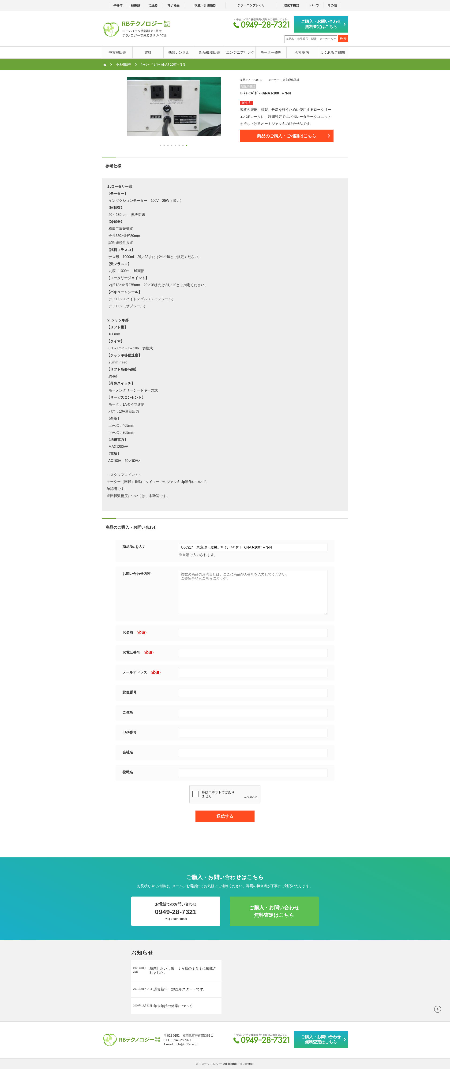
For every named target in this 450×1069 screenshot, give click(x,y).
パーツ (314, 5)
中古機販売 (117, 52)
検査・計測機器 (205, 5)
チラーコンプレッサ (251, 5)
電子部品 (173, 5)
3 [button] (168, 146)
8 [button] (187, 146)
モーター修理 (270, 52)
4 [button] (172, 146)
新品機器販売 (209, 52)
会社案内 (302, 52)
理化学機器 (291, 5)
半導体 (118, 5)
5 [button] (176, 146)
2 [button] (164, 146)
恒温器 (153, 5)
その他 (332, 5)
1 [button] (161, 146)
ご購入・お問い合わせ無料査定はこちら (321, 24)
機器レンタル (178, 52)
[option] (174, 106)
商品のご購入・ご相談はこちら (286, 136)
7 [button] (183, 146)
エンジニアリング (240, 52)
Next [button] (118, 113)
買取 (147, 52)
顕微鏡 (135, 5)
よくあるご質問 (332, 52)
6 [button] (179, 146)
